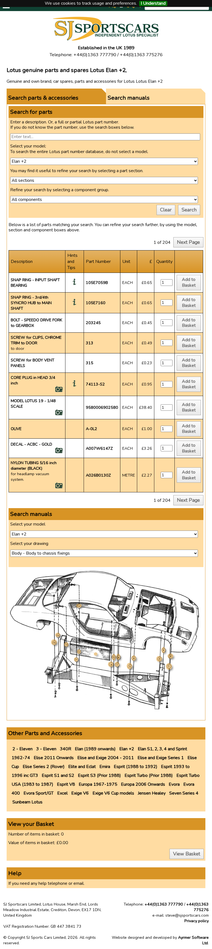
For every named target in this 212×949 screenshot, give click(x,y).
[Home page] (106, 39)
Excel (62, 793)
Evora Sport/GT (38, 793)
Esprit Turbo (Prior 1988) (148, 775)
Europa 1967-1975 (98, 784)
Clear (166, 209)
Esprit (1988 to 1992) (135, 767)
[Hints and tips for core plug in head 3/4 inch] (74, 385)
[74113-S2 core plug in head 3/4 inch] (58, 391)
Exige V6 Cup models (113, 793)
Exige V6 (80, 793)
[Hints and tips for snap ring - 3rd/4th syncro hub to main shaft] (74, 304)
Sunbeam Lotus (27, 802)
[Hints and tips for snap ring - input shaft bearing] (74, 283)
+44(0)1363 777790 (164, 904)
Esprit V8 (66, 784)
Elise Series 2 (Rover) (44, 767)
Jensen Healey (152, 793)
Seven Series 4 (183, 793)
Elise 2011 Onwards (54, 758)
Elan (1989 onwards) (95, 749)
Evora (174, 784)
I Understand (153, 3)
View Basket (186, 853)
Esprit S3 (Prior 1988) (99, 775)
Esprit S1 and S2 (58, 775)
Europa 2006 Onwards (143, 784)
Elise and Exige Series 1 (160, 758)
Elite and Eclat (82, 767)
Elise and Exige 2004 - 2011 (105, 758)
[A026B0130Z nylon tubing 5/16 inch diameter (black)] (58, 487)
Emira (104, 767)
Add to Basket (189, 282)
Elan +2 (126, 749)
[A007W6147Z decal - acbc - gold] (58, 452)
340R (65, 749)
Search (189, 209)
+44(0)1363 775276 (197, 906)
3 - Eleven (46, 749)
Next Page (188, 242)
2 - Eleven (22, 749)
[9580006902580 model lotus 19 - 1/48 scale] (58, 414)
